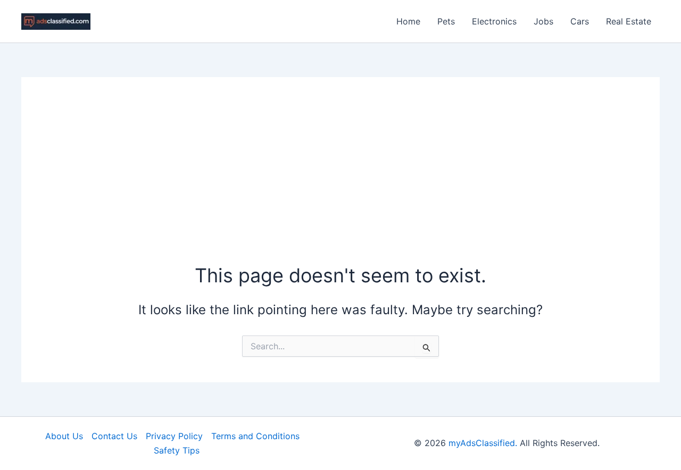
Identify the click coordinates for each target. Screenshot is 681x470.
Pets (446, 21)
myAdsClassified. (483, 443)
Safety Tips (177, 450)
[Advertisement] (340, 182)
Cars (579, 21)
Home (408, 21)
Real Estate (628, 21)
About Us (64, 436)
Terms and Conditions (255, 436)
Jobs (543, 21)
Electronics (494, 21)
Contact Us (114, 436)
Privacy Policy (174, 436)
